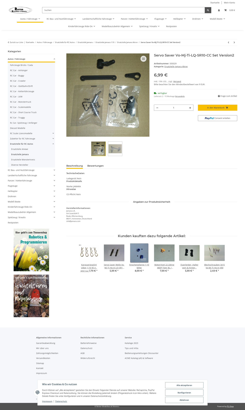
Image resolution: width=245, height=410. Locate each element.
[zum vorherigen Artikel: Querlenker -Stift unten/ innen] (228, 42)
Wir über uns (42, 348)
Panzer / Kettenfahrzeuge (20, 180)
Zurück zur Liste (16, 42)
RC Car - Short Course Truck (23, 112)
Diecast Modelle (17, 128)
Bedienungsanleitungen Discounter (142, 353)
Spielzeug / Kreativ (17, 217)
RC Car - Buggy (17, 75)
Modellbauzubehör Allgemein (22, 212)
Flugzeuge (12, 185)
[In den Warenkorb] (68, 51)
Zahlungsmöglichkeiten (47, 353)
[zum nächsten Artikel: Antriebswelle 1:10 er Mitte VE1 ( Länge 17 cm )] (234, 42)
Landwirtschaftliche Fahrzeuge (22, 175)
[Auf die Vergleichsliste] (143, 59)
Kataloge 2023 (131, 343)
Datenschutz (61, 401)
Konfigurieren (184, 392)
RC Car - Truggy (17, 117)
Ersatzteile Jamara (20, 154)
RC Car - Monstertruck (20, 101)
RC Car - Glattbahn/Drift (21, 86)
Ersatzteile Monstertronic (23, 159)
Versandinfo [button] (180, 96)
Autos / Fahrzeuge (16, 59)
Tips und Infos (131, 348)
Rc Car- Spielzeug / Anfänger (23, 122)
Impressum (47, 401)
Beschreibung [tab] (74, 165)
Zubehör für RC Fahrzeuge (22, 138)
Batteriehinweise (89, 343)
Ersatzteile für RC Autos (21, 143)
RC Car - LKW (16, 96)
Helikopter (13, 191)
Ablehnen (184, 400)
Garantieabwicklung (45, 343)
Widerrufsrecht (88, 358)
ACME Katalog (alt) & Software (139, 358)
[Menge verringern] (157, 108)
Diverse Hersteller (19, 164)
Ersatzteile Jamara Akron (176, 66)
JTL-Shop (230, 406)
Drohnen (12, 196)
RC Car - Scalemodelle (20, 107)
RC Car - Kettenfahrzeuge (22, 91)
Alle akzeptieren (184, 385)
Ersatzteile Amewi (19, 149)
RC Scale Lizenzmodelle (21, 133)
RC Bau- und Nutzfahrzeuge (21, 170)
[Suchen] (208, 10)
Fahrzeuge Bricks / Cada (21, 65)
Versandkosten (43, 358)
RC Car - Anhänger (19, 70)
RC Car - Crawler (18, 80)
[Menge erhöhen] (190, 108)
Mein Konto (229, 2)
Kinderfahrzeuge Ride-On (20, 206)
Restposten (13, 222)
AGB (83, 353)
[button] (219, 10)
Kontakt (39, 368)
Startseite (214, 2)
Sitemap (40, 363)
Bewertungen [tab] (95, 165)
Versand (177, 81)
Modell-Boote (14, 201)
